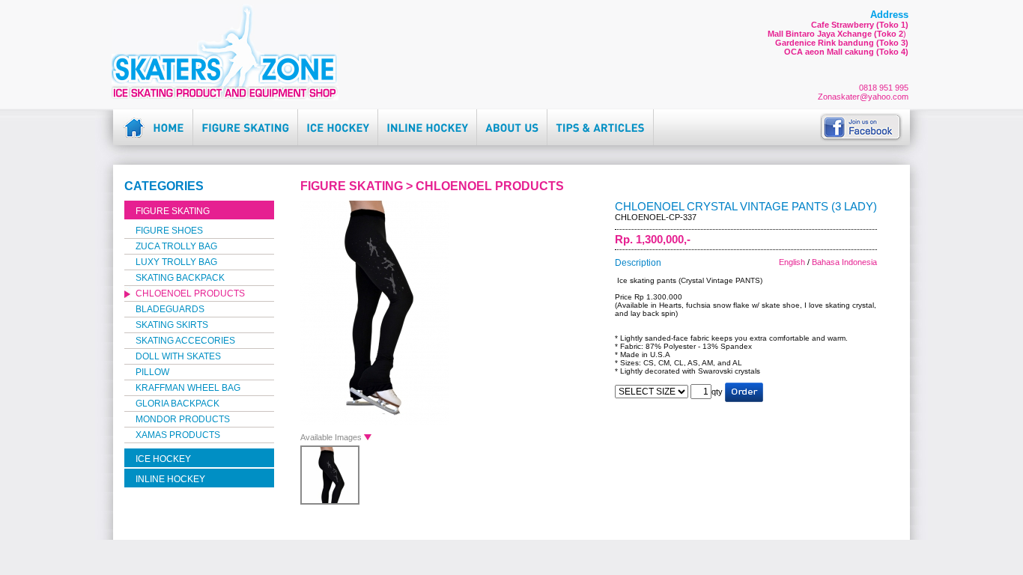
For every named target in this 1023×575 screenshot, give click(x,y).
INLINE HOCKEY (170, 479)
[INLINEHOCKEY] (427, 122)
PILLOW (152, 372)
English (792, 262)
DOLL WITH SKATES (178, 356)
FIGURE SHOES (169, 230)
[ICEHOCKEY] (337, 122)
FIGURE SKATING (173, 211)
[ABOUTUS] (511, 122)
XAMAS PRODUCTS (178, 435)
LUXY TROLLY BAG (176, 262)
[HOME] (168, 122)
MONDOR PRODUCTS (183, 419)
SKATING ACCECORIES (185, 340)
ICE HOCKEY (163, 459)
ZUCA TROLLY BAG (176, 246)
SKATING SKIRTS (172, 325)
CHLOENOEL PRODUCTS (190, 293)
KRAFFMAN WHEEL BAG (188, 388)
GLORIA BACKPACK (177, 403)
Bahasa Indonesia (844, 262)
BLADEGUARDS (170, 309)
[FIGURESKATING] (245, 122)
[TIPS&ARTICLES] (600, 122)
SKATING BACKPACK (180, 278)
